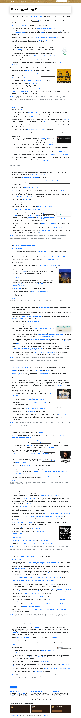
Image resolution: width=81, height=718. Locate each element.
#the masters (61, 482)
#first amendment (33, 547)
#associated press (35, 357)
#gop (65, 298)
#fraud (61, 298)
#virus (66, 482)
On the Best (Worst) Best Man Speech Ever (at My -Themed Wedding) (33, 577)
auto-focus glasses (33, 112)
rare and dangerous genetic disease (31, 316)
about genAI (23, 271)
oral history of (24, 245)
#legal (41, 97)
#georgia (12, 615)
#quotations (21, 482)
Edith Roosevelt (34, 215)
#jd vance (22, 423)
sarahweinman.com (47, 350)
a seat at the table (42, 432)
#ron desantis (28, 482)
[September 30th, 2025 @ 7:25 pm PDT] (10, 298)
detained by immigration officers (49, 223)
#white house (53, 238)
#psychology (17, 238)
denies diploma (20, 343)
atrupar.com (60, 160)
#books (17, 480)
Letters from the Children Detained (32, 80)
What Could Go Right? (64, 114)
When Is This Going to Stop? (19, 527)
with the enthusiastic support (43, 476)
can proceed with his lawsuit (53, 509)
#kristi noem (51, 358)
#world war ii (59, 238)
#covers (44, 614)
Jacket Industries (45, 715)
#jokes (39, 236)
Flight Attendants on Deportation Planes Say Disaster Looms (37, 543)
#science (26, 360)
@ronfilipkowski (52, 144)
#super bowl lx (43, 99)
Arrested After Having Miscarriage (31, 606)
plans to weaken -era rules (42, 328)
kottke (64, 267)
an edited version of (49, 265)
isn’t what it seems (34, 83)
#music (33, 615)
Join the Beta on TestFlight (37, 710)
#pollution (12, 360)
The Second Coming (42, 373)
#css (58, 674)
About (19, 1)
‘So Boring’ (59, 62)
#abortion (18, 163)
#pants (14, 165)
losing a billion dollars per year (24, 637)
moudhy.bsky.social (18, 537)
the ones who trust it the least (45, 206)
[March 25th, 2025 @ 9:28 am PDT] (10, 674)
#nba (59, 358)
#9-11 (17, 614)
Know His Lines (26, 199)
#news (37, 615)
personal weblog (22, 693)
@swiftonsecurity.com (52, 259)
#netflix (17, 549)
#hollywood (12, 300)
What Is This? (14, 691)
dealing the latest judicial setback (36, 657)
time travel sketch (20, 367)
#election (45, 163)
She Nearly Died (38, 671)
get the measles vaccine (44, 88)
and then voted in (48, 460)
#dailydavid (17, 97)
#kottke (18, 300)
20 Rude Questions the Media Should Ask (24, 540)
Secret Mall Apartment (31, 623)
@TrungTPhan (56, 637)
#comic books (63, 235)
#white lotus (24, 483)
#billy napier (33, 546)
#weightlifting (65, 615)
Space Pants (15, 370)
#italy (60, 163)
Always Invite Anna (17, 248)
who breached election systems (60, 154)
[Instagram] (28, 1)
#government (29, 676)
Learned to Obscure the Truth (39, 596)
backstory (48, 370)
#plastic (63, 676)
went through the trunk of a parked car (22, 196)
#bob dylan (32, 422)
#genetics (25, 358)
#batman (51, 235)
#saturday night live (53, 423)
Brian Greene (29, 445)
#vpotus (64, 423)
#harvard (33, 358)
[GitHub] (39, 1)
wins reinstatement (25, 506)
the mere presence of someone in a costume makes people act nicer (49, 182)
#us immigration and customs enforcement (60, 99)
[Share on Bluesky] (12, 96)
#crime (31, 298)
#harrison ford (34, 236)
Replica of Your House (38, 117)
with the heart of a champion (34, 51)
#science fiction (13, 99)
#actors (23, 674)
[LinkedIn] (32, 1)
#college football (55, 357)
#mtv (11, 165)
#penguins (59, 97)
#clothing (23, 163)
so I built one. (41, 696)
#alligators (24, 235)
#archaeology (30, 235)
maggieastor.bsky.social (33, 350)
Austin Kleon (52, 447)
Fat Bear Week (15, 254)
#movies (51, 97)
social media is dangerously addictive (46, 37)
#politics (19, 165)
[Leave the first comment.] (14, 96)
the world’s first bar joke (25, 180)
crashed (20, 49)
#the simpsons (53, 360)
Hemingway (55, 691)
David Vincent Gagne (14, 715)
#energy (26, 547)
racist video (23, 86)
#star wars (59, 300)
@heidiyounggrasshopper (53, 180)
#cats (37, 422)
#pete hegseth (58, 676)
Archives (22, 1)
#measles (46, 97)
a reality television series (29, 498)
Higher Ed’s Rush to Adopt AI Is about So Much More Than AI (29, 209)
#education (34, 480)
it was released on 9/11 (47, 573)
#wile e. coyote (58, 549)
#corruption (50, 422)
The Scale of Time (16, 559)
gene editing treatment (18, 318)
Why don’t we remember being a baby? (22, 522)
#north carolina (33, 300)
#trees (28, 238)
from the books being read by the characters (34, 440)
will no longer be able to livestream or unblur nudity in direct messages (44, 516)
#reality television (19, 360)
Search (69, 1)
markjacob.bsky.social (43, 540)
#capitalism (39, 546)
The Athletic (61, 190)
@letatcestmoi (24, 77)
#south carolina (32, 360)
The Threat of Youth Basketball (40, 324)
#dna (17, 358)
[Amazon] (35, 1)
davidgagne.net (13, 1)
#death (48, 298)
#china (45, 96)
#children (50, 546)
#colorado (28, 163)
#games (25, 236)
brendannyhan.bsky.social (47, 336)
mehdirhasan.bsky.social (21, 462)
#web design (33, 677)
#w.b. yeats (12, 425)
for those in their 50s (42, 251)
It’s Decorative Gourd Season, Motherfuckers (58, 257)
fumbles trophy (28, 465)
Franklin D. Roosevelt (46, 219)
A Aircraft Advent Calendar (34, 202)
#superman (23, 238)
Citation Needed (63, 151)
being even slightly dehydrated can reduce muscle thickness (43, 562)
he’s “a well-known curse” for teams (21, 313)
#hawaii (56, 480)
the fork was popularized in (35, 129)
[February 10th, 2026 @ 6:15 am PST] (10, 96)
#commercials (51, 96)
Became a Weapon (25, 73)
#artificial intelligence (27, 96)
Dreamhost (60, 385)
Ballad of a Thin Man (17, 373)
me (18, 519)
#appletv (32, 674)
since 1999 (12, 695)
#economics (55, 614)
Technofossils (15, 642)
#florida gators (41, 547)
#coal (66, 546)
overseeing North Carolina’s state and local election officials (28, 284)
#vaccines (12, 100)
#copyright (62, 357)
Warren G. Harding (33, 219)
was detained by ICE (47, 230)
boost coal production (37, 528)
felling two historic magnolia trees (46, 217)
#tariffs (60, 423)
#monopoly (12, 549)
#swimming (23, 677)
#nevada (31, 423)
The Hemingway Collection (56, 696)
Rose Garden (30, 217)
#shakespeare (53, 300)
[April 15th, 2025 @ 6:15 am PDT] (10, 480)
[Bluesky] (27, 1)
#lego (67, 163)
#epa (20, 358)
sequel (42, 32)
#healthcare (24, 97)
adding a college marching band (50, 495)
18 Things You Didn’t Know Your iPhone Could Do (57, 513)
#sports (38, 360)
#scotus (51, 615)
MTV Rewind (15, 108)
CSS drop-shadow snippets (45, 640)
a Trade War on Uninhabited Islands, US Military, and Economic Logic (45, 604)
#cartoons (48, 357)
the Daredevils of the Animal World (46, 28)
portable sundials (38, 377)
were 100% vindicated (20, 568)
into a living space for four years (35, 624)
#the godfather (27, 549)
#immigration (30, 97)
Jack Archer (66, 119)
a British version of (41, 442)
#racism (68, 97)
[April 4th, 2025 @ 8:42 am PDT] (10, 614)
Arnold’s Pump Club (42, 564)
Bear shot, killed (17, 288)
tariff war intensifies (39, 531)
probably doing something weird (28, 556)
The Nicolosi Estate (38, 627)
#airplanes (18, 235)
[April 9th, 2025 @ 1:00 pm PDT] (10, 546)
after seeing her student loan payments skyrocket (57, 668)
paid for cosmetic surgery (41, 402)
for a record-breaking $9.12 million (41, 174)
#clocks (45, 422)
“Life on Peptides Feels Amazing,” (20, 91)
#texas (48, 99)
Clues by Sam (15, 190)
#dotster (61, 422)
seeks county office (20, 149)
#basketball (42, 357)
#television (43, 360)
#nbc (55, 97)
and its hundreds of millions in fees (35, 408)
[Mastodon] (40, 1)
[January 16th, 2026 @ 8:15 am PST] (10, 163)
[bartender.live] (30, 1)
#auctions (46, 235)
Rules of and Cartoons (37, 491)
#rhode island (17, 677)
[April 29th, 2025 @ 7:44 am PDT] (10, 422)
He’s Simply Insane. (45, 661)
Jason (20, 109)
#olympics (51, 676)
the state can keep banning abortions (45, 352)
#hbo (60, 480)
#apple (27, 674)
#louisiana (26, 300)
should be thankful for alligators (30, 177)
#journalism (63, 547)
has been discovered (44, 307)
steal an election (31, 411)
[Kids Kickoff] (34, 1)
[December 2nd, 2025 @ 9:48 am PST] (10, 235)
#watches (18, 425)
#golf (49, 480)
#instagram (36, 97)
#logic (47, 236)
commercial (35, 20)
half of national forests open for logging (39, 536)
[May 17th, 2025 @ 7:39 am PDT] (10, 357)
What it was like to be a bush (19, 25)
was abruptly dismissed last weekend (40, 339)
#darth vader (43, 298)
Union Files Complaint (25, 294)
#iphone (53, 547)
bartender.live (35, 691)
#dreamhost (67, 422)
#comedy (56, 235)
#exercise (61, 614)
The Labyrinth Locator (36, 16)
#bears (27, 298)
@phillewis (42, 232)
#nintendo (42, 615)
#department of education (16, 676)
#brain (41, 96)
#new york (56, 236)
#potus (64, 97)
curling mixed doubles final (32, 60)
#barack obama (36, 96)
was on (33, 321)
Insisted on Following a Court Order (40, 291)
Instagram (44, 121)
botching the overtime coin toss (32, 187)
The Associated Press (42, 318)
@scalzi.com (40, 73)
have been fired (51, 584)
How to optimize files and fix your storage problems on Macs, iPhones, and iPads (33, 580)
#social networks (29, 99)
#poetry (38, 300)
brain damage (29, 70)
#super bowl (36, 99)
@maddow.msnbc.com (19, 285)
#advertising (19, 96)
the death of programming (39, 40)
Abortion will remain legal (18, 132)
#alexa (17, 422)
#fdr (17, 236)
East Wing (64, 219)
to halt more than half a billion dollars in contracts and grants (50, 609)
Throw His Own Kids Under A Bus (30, 593)
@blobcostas (15, 64)
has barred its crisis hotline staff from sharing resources (27, 348)
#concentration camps (60, 96)
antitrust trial (58, 228)
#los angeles (45, 676)
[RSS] (37, 1)
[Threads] (25, 1)
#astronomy (27, 614)
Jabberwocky (26, 262)
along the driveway (35, 399)
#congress (34, 163)
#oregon (64, 236)
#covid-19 (12, 97)
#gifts (29, 236)
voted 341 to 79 (44, 138)
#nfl (61, 236)
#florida (50, 163)
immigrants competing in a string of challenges (50, 334)
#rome (46, 423)
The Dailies (67, 341)
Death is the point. (18, 456)
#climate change (60, 546)
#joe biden (45, 358)
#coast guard (53, 674)
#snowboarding (21, 99)
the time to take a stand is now (45, 160)
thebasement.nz (17, 533)
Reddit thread (39, 370)
